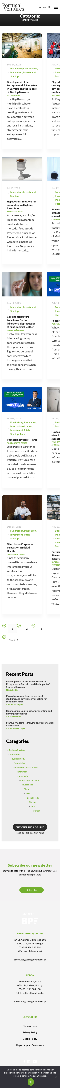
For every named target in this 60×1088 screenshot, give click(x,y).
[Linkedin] (29, 1061)
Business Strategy (16, 750)
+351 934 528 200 (31, 947)
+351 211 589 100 (31, 989)
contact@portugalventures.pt (31, 959)
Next (12, 640)
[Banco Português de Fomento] (30, 918)
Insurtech (23, 776)
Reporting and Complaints (30, 1045)
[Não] (56, 1076)
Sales (27, 793)
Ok (30, 1082)
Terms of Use (30, 1026)
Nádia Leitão (12, 690)
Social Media (33, 797)
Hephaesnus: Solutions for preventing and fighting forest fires (21, 205)
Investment (29, 72)
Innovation (16, 72)
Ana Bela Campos (14, 704)
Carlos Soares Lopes (15, 728)
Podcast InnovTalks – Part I (22, 439)
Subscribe (31, 890)
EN (44, 7)
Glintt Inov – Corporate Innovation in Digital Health (20, 547)
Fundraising (16, 422)
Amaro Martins (13, 716)
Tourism (36, 810)
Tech (22, 434)
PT (39, 7)
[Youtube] (35, 1061)
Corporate (15, 754)
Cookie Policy (30, 1038)
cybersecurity (18, 758)
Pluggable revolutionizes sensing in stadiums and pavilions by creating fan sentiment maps (26, 699)
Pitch (27, 430)
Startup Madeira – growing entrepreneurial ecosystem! (30, 724)
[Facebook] (24, 1061)
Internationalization (21, 426)
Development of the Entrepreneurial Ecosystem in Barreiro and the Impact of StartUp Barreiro (28, 684)
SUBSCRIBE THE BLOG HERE (30, 827)
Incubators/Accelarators (23, 68)
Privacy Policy (30, 1032)
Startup (14, 76)
